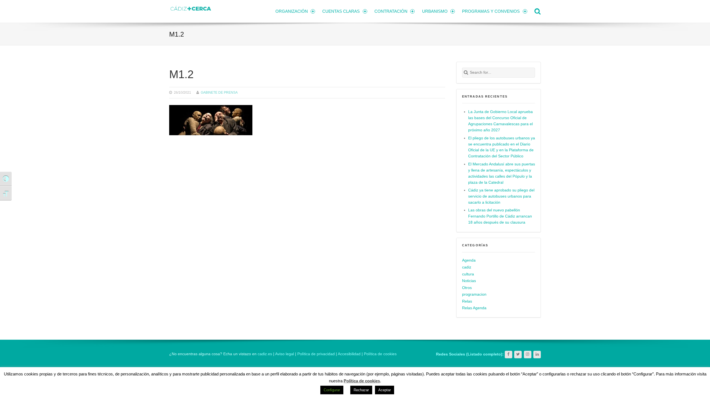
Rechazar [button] (361, 390)
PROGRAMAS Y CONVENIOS (491, 11)
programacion (474, 294)
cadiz (466, 267)
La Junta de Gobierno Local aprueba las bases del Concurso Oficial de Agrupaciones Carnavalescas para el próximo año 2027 (500, 121)
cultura (468, 274)
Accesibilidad (349, 354)
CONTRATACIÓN (390, 11)
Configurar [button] (332, 390)
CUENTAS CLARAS (341, 11)
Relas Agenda (474, 308)
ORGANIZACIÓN (291, 11)
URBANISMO (435, 11)
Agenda (469, 260)
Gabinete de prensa (219, 92)
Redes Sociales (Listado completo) (469, 354)
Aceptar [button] (384, 390)
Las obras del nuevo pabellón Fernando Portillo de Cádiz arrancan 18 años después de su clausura (500, 216)
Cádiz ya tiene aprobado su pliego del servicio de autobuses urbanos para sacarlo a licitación (501, 196)
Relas (467, 301)
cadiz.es (265, 354)
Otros (467, 288)
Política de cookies (380, 354)
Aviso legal (284, 354)
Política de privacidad (316, 354)
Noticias (469, 281)
